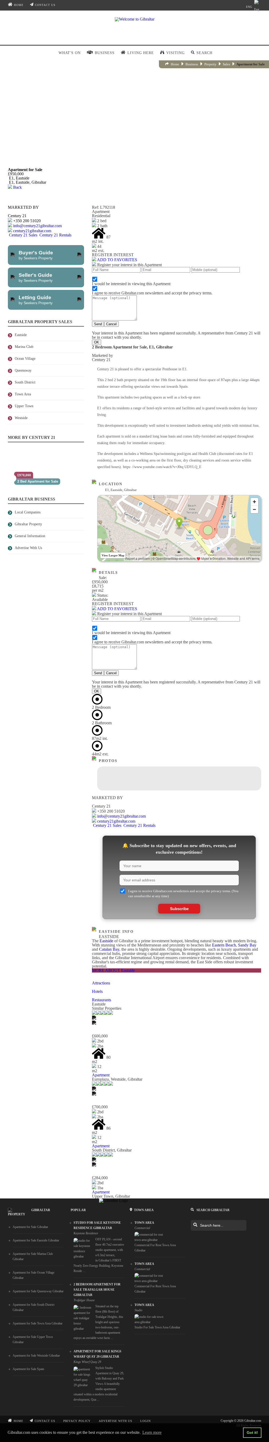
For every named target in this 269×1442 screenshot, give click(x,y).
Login (145, 1420)
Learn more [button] (152, 1432)
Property (210, 64)
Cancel (111, 324)
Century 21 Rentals (54, 235)
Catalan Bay (109, 949)
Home (19, 5)
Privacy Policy (77, 1420)
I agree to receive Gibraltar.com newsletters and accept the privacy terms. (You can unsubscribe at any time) (183, 893)
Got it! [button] (252, 1432)
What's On (70, 53)
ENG (249, 7)
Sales (226, 64)
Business (191, 64)
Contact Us (45, 5)
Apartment (101, 1075)
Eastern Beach (224, 945)
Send (98, 324)
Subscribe (179, 908)
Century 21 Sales (23, 235)
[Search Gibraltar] (195, 1225)
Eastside (106, 941)
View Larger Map (113, 555)
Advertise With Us (115, 1420)
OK (96, 342)
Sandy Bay (247, 945)
